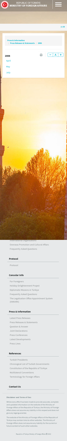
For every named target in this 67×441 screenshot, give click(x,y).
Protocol (13, 258)
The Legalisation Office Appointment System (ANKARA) (31, 300)
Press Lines (15, 343)
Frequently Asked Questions (23, 248)
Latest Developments (20, 339)
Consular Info (16, 275)
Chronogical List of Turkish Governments (29, 364)
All (62, 27)
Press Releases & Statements (22, 43)
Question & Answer (19, 326)
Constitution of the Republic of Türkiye (28, 368)
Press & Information (16, 40)
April (8, 60)
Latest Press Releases (20, 318)
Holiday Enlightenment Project (25, 285)
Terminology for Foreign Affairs (25, 376)
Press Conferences (18, 335)
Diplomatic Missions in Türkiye (24, 289)
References (15, 353)
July (8, 72)
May (8, 66)
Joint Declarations (18, 330)
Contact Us (15, 386)
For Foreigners (17, 281)
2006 (40, 43)
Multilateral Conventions (22, 372)
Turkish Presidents (19, 359)
